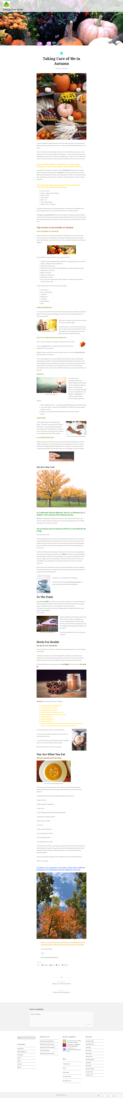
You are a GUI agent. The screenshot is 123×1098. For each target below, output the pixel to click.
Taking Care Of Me (13, 9)
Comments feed (67, 1076)
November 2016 (90, 1068)
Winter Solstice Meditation (47, 1041)
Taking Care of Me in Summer (47, 1047)
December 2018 (90, 1059)
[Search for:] (26, 1037)
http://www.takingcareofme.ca (49, 957)
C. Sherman (63, 68)
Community (20, 1054)
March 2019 (89, 1053)
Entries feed (66, 1072)
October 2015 (89, 1075)
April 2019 (88, 1050)
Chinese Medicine (21, 1051)
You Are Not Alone (44, 1050)
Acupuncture (20, 1048)
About (118, 5)
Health (19, 1061)
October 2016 (89, 1071)
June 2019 (88, 1047)
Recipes (19, 1067)
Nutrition (19, 1064)
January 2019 (89, 1056)
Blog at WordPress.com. (61, 1095)
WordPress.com (67, 1080)
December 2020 (90, 1041)
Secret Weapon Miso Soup (73, 582)
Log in (64, 1068)
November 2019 (90, 1044)
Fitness (19, 1058)
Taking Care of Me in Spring (47, 1053)
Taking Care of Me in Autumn (47, 1044)
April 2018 (88, 1065)
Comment (88, 1024)
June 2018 (88, 1062)
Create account (66, 1063)
